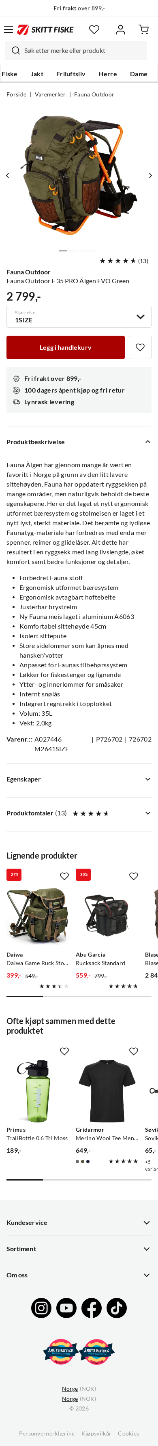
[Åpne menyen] (8, 29)
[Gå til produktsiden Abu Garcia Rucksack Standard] (107, 916)
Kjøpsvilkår (96, 1433)
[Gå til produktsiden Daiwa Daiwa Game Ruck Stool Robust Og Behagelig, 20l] (37, 916)
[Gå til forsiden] (45, 29)
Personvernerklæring (47, 1433)
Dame (138, 73)
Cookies (128, 1433)
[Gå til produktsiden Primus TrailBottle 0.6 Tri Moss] (37, 1091)
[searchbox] (83, 50)
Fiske (10, 73)
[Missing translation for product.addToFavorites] (140, 347)
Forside (16, 94)
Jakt (37, 73)
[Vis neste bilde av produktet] (150, 175)
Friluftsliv (71, 73)
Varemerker (50, 94)
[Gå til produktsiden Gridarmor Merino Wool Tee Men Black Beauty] (107, 1091)
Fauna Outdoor (94, 94)
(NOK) (79, 1388)
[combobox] (76, 50)
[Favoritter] (94, 29)
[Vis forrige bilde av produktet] (7, 175)
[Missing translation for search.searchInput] (12, 50)
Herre (107, 73)
